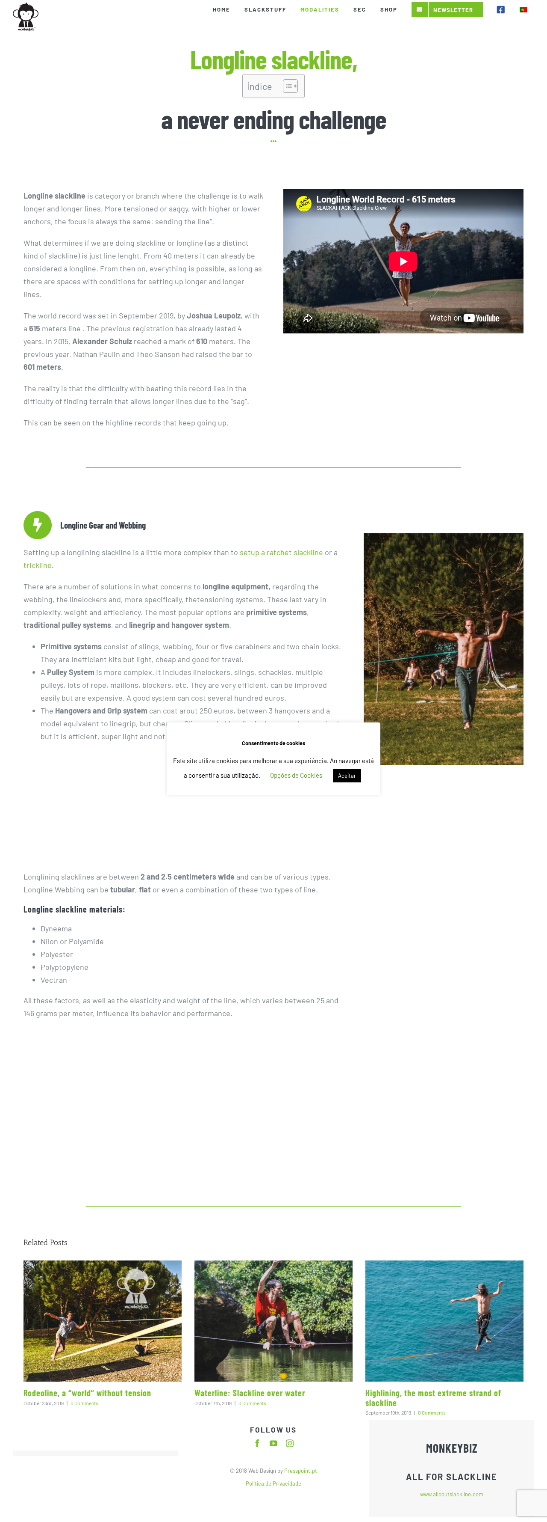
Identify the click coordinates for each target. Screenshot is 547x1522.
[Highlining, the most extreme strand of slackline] (444, 1321)
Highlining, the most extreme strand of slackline (433, 1398)
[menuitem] (523, 9)
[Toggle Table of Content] (286, 86)
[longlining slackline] (443, 537)
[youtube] (273, 1443)
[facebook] (257, 1443)
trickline (38, 565)
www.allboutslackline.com (451, 1494)
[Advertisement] (403, 401)
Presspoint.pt (300, 1470)
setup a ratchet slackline (280, 552)
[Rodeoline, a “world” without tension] (103, 1321)
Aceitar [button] (347, 775)
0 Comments (84, 1403)
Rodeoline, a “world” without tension (87, 1393)
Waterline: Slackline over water (249, 1393)
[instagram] (290, 1443)
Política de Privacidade (273, 1483)
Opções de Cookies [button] (296, 775)
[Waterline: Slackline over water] (273, 1321)
